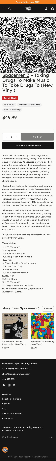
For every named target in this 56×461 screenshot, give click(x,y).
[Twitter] (14, 385)
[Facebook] (4, 385)
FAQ (4, 408)
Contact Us (7, 418)
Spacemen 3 (15, 75)
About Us (6, 394)
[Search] (9, 8)
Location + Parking (11, 399)
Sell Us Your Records (12, 413)
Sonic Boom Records (22, 457)
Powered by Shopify (39, 457)
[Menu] (3, 8)
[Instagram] (9, 385)
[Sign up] (51, 437)
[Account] (46, 8)
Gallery (5, 403)
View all (48, 308)
